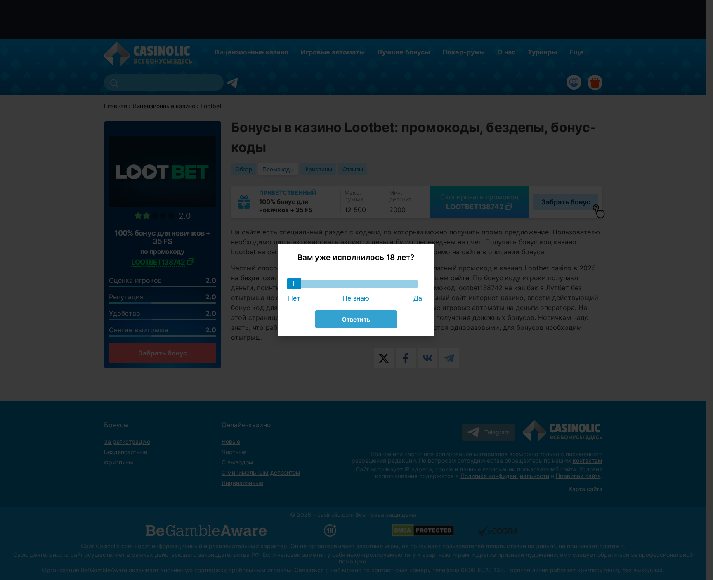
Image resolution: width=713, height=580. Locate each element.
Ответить (356, 319)
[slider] (294, 283)
